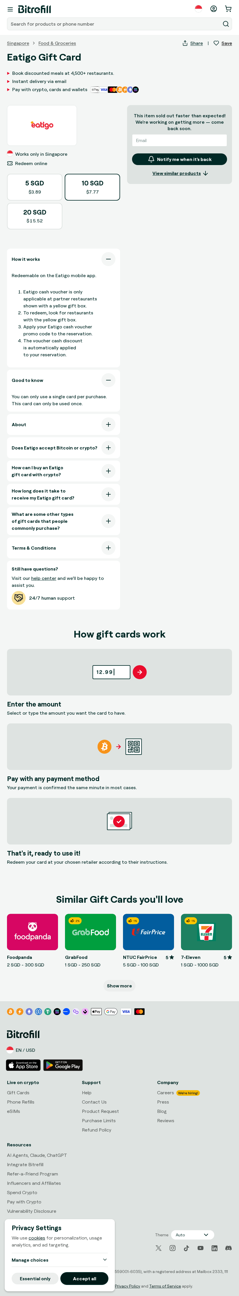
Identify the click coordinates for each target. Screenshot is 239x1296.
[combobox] (114, 24)
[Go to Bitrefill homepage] (34, 9)
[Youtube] (200, 1248)
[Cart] (229, 9)
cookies (37, 1238)
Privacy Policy (127, 1285)
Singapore (18, 43)
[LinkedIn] (214, 1248)
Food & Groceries (57, 43)
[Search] (226, 24)
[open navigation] (10, 9)
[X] (158, 1248)
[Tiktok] (186, 1248)
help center (43, 578)
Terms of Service (165, 1285)
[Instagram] (172, 1248)
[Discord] (228, 1248)
